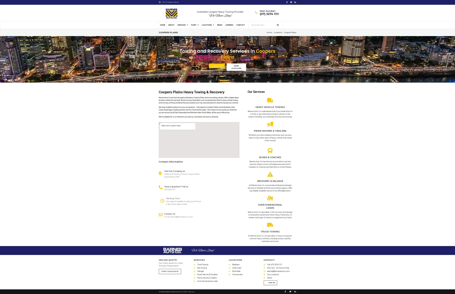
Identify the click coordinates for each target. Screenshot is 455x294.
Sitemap (191, 292)
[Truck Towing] (270, 225)
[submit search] (278, 25)
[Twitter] (291, 2)
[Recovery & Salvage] (270, 174)
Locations (278, 32)
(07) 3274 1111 (269, 14)
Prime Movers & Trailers (270, 131)
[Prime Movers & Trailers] (270, 124)
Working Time (173, 198)
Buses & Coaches (270, 157)
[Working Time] (162, 201)
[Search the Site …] (261, 25)
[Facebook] (287, 2)
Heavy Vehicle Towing (270, 107)
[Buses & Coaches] (270, 150)
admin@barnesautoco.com (181, 217)
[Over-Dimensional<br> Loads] (270, 198)
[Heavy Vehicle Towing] (270, 100)
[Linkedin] (295, 2)
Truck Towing (270, 231)
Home (269, 32)
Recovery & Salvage (270, 181)
